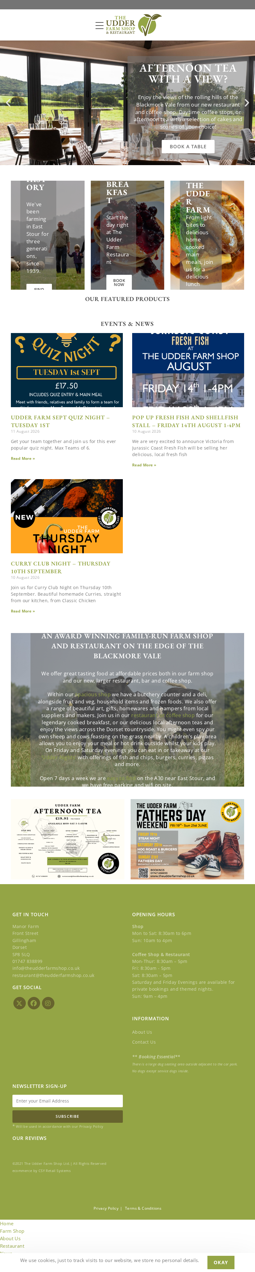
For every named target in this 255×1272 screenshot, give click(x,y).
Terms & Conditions (143, 1208)
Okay (221, 1262)
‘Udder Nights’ (58, 757)
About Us (142, 1032)
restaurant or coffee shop (163, 715)
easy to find (121, 778)
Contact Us (144, 1042)
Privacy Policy (106, 1208)
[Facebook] (34, 1003)
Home (7, 1223)
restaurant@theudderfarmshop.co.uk (53, 975)
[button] (8, 103)
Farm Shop (12, 1231)
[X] (19, 1003)
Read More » (23, 458)
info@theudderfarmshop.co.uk (46, 968)
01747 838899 (27, 961)
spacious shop (93, 694)
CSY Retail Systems (55, 1170)
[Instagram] (48, 1003)
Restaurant (12, 1246)
